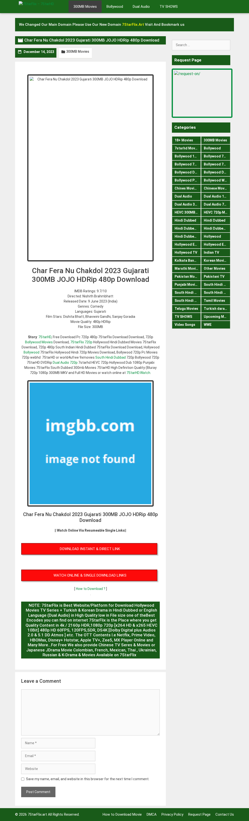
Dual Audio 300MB (188, 204)
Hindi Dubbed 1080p (188, 228)
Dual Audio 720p (65, 362)
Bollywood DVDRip (188, 172)
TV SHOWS (169, 6)
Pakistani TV (214, 276)
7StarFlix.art (37, 814)
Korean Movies (216, 260)
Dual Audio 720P (217, 204)
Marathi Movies (187, 268)
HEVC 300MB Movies (188, 212)
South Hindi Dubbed (217, 284)
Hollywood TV (186, 252)
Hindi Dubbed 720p (188, 236)
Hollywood (212, 236)
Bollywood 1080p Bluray (188, 156)
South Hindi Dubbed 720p (188, 300)
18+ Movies (184, 140)
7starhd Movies (187, 148)
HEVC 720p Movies (217, 212)
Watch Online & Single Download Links (89, 575)
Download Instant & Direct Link (90, 549)
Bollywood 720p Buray (217, 156)
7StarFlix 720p (81, 342)
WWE (208, 325)
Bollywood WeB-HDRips (217, 180)
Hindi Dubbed (185, 220)
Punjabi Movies (187, 284)
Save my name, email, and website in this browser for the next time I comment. (87, 779)
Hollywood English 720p (217, 244)
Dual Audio (141, 6)
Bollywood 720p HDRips (217, 164)
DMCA (152, 814)
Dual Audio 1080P (217, 196)
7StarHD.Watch (138, 373)
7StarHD (44, 337)
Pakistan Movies (188, 276)
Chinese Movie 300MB (217, 188)
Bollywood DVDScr (217, 172)
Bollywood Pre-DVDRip (188, 180)
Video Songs (185, 325)
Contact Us (224, 814)
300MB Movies (85, 6)
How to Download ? (91, 589)
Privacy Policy (172, 814)
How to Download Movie (122, 814)
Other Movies (214, 268)
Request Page (199, 814)
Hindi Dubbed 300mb (217, 228)
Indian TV (211, 252)
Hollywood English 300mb (188, 244)
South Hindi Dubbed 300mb (217, 292)
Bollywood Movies (39, 342)
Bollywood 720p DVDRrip (188, 164)
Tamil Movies (214, 300)
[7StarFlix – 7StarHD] (42, 6)
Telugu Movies (186, 309)
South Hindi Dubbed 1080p (188, 292)
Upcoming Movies (217, 317)
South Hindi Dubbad (110, 357)
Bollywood (115, 6)
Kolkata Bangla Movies (188, 260)
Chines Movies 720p (188, 188)
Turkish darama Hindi (217, 309)
